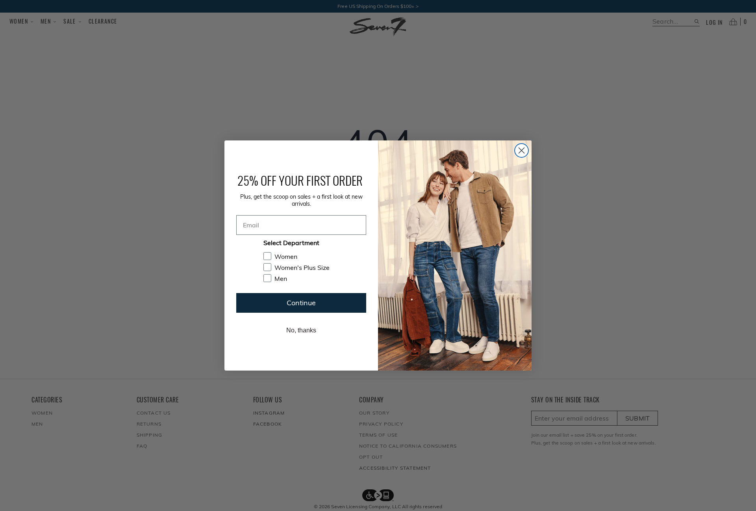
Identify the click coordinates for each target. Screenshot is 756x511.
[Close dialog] (521, 150)
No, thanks (301, 330)
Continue (301, 302)
